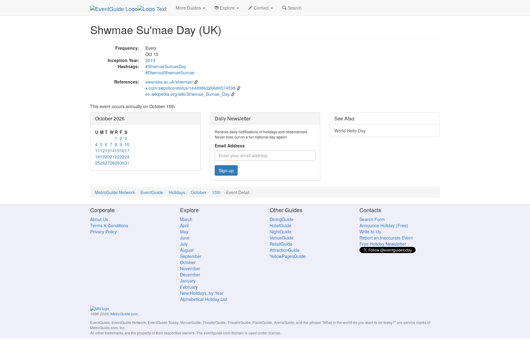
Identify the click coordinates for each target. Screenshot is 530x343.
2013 (150, 60)
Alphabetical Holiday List (203, 299)
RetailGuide (281, 244)
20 (107, 157)
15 (117, 150)
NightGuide (280, 231)
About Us (99, 219)
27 (107, 163)
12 (102, 150)
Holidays (177, 192)
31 (127, 163)
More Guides (189, 8)
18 (97, 157)
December (190, 274)
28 (112, 163)
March (186, 219)
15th (216, 192)
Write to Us (370, 231)
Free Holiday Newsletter (382, 244)
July (184, 244)
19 (102, 157)
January (188, 281)
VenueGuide (282, 238)
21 (112, 157)
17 (127, 150)
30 (122, 163)
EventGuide (151, 192)
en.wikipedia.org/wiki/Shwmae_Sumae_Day (187, 94)
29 (117, 163)
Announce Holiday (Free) (383, 225)
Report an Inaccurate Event (386, 238)
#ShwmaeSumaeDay (165, 66)
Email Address (230, 145)
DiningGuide (282, 219)
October (198, 192)
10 (127, 144)
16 (122, 150)
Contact (261, 8)
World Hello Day (350, 130)
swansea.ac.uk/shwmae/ (169, 82)
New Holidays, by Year (202, 293)
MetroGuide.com (124, 313)
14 (112, 150)
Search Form (372, 219)
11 (97, 150)
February (189, 287)
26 (102, 163)
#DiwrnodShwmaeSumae (169, 72)
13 (107, 150)
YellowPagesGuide (288, 256)
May (184, 231)
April (184, 225)
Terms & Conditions (109, 225)
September (191, 256)
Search (293, 8)
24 (127, 157)
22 (117, 157)
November (190, 268)
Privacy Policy (103, 231)
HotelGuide (280, 225)
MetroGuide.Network (115, 192)
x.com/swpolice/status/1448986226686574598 (190, 88)
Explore (227, 8)
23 (122, 157)
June (185, 238)
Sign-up (226, 170)
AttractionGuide (285, 250)
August (187, 250)
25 (97, 163)
